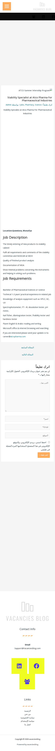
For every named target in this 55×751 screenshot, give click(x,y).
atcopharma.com (18, 336)
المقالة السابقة (27, 347)
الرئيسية (27, 711)
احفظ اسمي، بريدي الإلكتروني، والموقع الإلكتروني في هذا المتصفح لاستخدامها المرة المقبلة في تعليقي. (28, 446)
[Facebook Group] (33, 16)
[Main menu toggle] (7, 6)
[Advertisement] (27, 56)
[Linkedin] (43, 16)
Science (38, 104)
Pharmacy (29, 104)
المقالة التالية (27, 354)
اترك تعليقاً (47, 104)
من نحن (27, 714)
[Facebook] (53, 16)
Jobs (22, 104)
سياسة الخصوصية (27, 717)
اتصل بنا (27, 724)
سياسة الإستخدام (27, 721)
